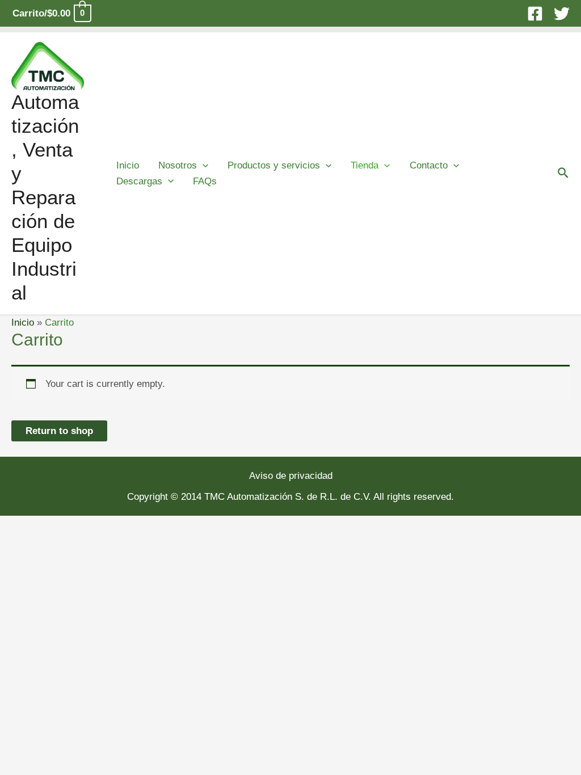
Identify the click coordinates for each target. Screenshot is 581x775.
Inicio (127, 165)
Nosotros (177, 165)
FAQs (205, 181)
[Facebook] (535, 14)
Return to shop (59, 431)
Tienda (364, 165)
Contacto (429, 165)
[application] (202, 165)
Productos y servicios (274, 165)
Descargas (139, 181)
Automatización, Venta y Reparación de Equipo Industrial (45, 197)
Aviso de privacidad (290, 475)
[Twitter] (562, 14)
